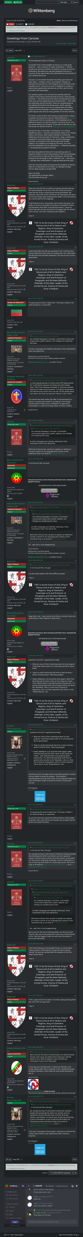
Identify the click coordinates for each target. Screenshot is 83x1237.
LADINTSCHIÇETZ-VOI (35, 1091)
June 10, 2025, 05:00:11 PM (35, 1096)
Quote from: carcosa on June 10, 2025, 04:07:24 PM (45, 1101)
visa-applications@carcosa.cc (45, 1125)
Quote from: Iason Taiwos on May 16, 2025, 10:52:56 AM (46, 809)
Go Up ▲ (76, 1235)
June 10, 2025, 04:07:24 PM (35, 842)
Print (74, 50)
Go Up (8, 1159)
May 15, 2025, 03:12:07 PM (35, 184)
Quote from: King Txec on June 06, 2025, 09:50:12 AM (46, 729)
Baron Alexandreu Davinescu (65, 27)
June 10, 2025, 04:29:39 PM (35, 995)
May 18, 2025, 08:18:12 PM (35, 560)
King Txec (11, 185)
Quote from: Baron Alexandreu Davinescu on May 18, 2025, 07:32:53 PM (50, 565)
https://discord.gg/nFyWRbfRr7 (64, 126)
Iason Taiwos (12, 299)
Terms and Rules (67, 1235)
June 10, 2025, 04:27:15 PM (35, 944)
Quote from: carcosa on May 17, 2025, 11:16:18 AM (45, 507)
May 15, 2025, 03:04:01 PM (37, 56)
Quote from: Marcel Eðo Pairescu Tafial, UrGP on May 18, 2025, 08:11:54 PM (52, 885)
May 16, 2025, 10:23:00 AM (35, 247)
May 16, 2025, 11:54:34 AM (35, 331)
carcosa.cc (71, 118)
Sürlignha (38, 362)
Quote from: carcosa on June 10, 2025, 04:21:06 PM (45, 1052)
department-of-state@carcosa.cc (55, 864)
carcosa (10, 57)
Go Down (9, 50)
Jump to (44, 1173)
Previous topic (61, 43)
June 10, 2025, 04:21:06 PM (35, 881)
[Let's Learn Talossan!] (8, 496)
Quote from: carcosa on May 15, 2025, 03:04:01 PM (45, 336)
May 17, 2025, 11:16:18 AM (35, 420)
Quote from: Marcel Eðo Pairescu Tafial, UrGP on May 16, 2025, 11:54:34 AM (52, 425)
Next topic (72, 43)
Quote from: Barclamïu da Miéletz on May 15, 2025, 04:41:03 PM (49, 380)
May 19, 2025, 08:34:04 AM (35, 612)
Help (60, 1235)
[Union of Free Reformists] (8, 1087)
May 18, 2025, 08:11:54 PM (35, 502)
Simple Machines (18, 1234)
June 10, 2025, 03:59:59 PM (35, 804)
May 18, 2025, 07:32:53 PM (35, 459)
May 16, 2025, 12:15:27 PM (35, 375)
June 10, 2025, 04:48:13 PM (35, 1047)
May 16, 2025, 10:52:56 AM (35, 298)
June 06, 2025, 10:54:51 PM (35, 725)
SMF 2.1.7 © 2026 (9, 1234)
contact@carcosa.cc (58, 453)
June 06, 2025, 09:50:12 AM (35, 655)
